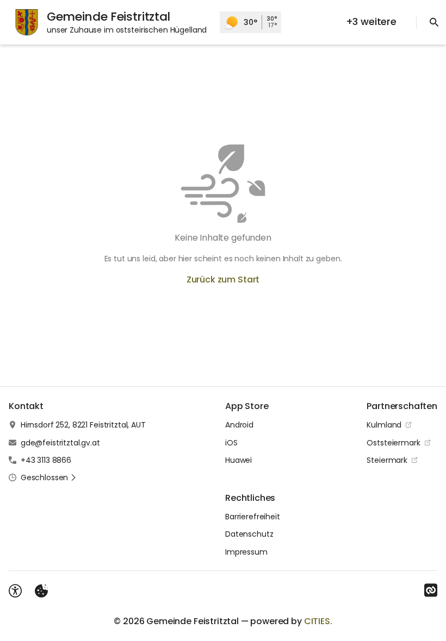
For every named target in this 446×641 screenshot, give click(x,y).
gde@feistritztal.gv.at (60, 442)
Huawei (238, 460)
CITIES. (318, 621)
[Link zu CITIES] (430, 590)
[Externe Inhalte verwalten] (41, 591)
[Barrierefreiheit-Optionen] (15, 591)
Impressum (246, 551)
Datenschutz (249, 534)
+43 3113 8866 (46, 460)
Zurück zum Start (223, 279)
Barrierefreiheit (252, 516)
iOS (231, 442)
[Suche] (434, 22)
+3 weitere (371, 21)
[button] (49, 477)
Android (239, 424)
